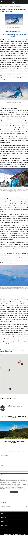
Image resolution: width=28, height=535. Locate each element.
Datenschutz (4, 525)
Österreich (18, 6)
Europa (11, 6)
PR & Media (4, 521)
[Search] (26, 2)
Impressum (4, 529)
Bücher (3, 513)
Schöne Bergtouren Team (15, 406)
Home (1, 6)
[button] (22, 364)
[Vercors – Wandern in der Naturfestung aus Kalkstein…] (14, 430)
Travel (6, 6)
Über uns (3, 517)
